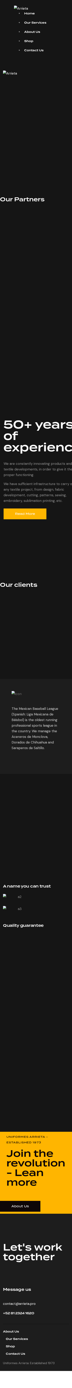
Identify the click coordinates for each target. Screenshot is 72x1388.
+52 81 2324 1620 (18, 1313)
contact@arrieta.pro (19, 1303)
